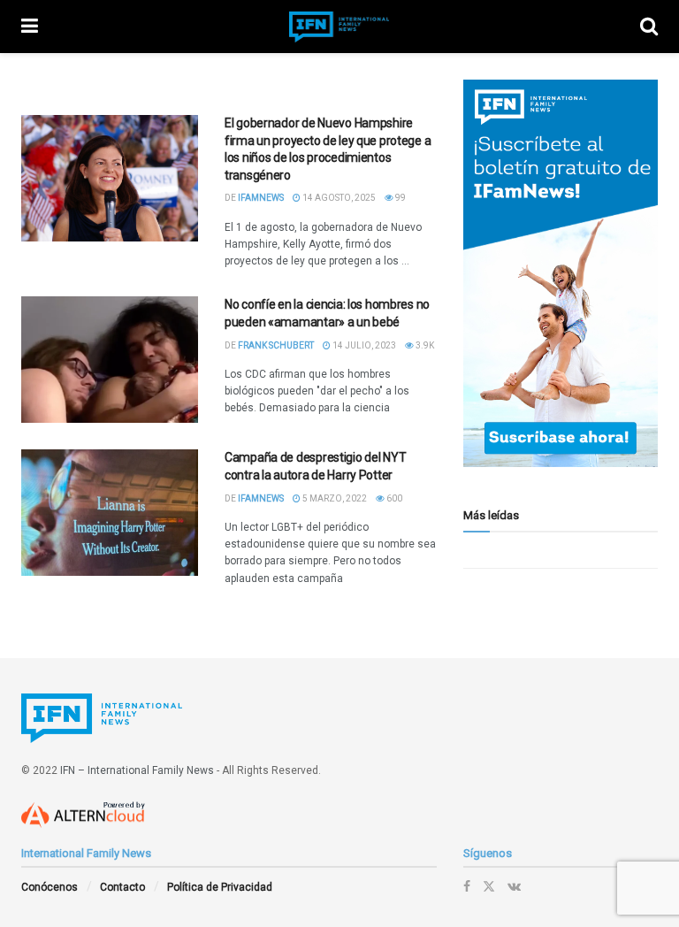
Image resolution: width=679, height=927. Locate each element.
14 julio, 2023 (363, 345)
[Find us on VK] (514, 886)
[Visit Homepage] (339, 26)
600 (393, 498)
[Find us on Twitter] (489, 886)
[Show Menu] (29, 26)
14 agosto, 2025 (338, 198)
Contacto (122, 887)
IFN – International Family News (137, 770)
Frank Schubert (276, 345)
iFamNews (261, 198)
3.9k (424, 345)
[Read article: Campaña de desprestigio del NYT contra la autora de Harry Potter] (109, 512)
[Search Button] (649, 26)
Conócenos (49, 887)
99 (399, 198)
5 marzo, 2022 (334, 498)
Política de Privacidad (219, 887)
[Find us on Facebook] (466, 886)
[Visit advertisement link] (560, 273)
